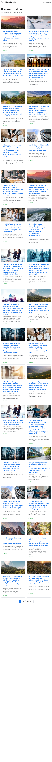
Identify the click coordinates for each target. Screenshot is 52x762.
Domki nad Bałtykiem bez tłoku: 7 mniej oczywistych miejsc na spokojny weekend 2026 (13, 422)
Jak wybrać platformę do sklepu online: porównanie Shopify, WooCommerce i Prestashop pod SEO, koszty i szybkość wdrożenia (12, 466)
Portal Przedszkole (8, 2)
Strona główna (47, 2)
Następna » (29, 601)
